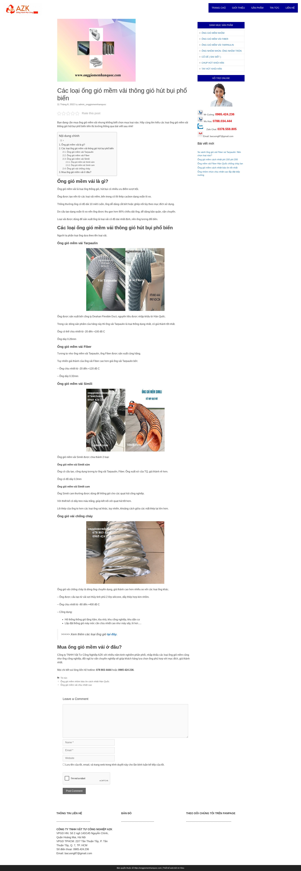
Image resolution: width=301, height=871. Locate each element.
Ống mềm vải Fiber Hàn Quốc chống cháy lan (220, 163)
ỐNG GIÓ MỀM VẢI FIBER (215, 39)
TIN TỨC (274, 7)
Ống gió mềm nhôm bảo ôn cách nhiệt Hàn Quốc (85, 681)
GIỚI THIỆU (238, 7)
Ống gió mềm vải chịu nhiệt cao (76, 685)
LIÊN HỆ (290, 7)
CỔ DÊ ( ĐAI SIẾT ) (211, 57)
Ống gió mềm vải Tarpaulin (80, 152)
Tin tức (64, 678)
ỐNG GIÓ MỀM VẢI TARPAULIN (218, 45)
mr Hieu (180, 868)
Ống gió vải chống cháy (78, 168)
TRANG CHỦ (219, 7)
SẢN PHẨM (257, 7)
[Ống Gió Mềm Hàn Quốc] (22, 9)
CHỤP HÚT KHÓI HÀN (213, 63)
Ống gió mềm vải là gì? (73, 144)
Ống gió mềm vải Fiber (78, 155)
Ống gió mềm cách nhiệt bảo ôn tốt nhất (218, 167)
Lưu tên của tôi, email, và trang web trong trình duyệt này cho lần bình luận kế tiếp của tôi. (114, 764)
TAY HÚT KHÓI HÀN (212, 68)
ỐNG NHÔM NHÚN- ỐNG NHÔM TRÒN (222, 51)
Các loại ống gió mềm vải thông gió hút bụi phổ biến (87, 148)
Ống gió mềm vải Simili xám (82, 162)
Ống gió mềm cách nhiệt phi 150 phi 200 (218, 159)
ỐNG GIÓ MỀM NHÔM (213, 33)
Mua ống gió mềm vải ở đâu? (76, 172)
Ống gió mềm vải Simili (78, 159)
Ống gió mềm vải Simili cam (82, 165)
